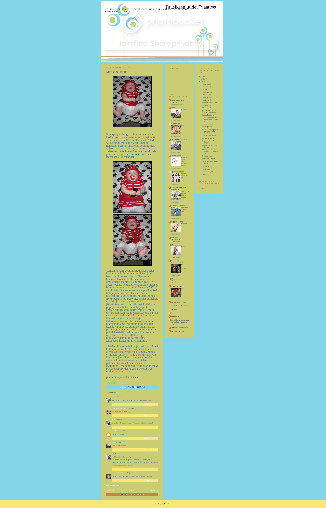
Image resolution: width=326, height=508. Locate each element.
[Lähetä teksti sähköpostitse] (143, 387)
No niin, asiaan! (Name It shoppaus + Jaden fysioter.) (210, 131)
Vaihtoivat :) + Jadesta (209, 135)
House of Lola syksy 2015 (184, 175)
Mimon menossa (176, 245)
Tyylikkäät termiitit (177, 172)
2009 (202, 82)
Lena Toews (167, 504)
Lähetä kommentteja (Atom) (134, 494)
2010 (202, 79)
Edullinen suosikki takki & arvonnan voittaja (184, 161)
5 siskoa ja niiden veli (178, 206)
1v (182, 288)
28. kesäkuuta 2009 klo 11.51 (151, 427)
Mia (113, 453)
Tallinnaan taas (206, 105)
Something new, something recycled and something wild (180, 322)
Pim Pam (174, 309)
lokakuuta (206, 89)
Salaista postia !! (207, 127)
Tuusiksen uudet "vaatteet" (192, 7)
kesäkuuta (206, 100)
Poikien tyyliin (176, 156)
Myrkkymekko (175, 281)
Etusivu (132, 490)
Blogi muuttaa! (175, 239)
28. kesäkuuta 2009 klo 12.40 (151, 449)
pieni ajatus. (175, 316)
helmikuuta (206, 174)
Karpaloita (174, 313)
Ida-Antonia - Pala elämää (180, 306)
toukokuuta (206, 166)
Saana (114, 419)
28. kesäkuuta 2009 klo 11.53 (151, 438)
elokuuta (205, 95)
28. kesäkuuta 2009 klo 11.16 (151, 404)
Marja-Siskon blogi (177, 100)
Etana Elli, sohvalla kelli (209, 102)
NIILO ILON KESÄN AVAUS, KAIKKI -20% (185, 195)
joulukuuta (206, 84)
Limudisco (174, 237)
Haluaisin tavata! (207, 156)
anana (173, 108)
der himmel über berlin (178, 302)
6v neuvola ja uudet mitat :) (184, 209)
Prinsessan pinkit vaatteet (179, 328)
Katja (114, 442)
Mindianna (116, 431)
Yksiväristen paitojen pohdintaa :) (184, 266)
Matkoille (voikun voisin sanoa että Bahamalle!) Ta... (210, 151)
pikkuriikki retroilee (178, 331)
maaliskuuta (206, 172)
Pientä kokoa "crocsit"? (209, 159)
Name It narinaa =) (208, 138)
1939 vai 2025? (176, 102)
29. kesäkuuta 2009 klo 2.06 (151, 480)
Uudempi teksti (110, 490)
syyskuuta (206, 92)
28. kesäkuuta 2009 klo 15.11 (151, 469)
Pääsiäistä (184, 223)
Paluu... (183, 125)
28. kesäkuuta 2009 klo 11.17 (151, 415)
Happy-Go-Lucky (177, 222)
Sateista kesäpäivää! (208, 115)
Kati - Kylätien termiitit (120, 408)
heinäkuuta (206, 97)
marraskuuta (206, 87)
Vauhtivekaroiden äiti (119, 473)
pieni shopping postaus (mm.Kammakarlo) (209, 111)
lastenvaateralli (176, 124)
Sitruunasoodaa (176, 279)
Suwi (113, 397)
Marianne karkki (207, 108)
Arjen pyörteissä (176, 286)
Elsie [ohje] (184, 109)
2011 (202, 76)
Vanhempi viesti (154, 490)
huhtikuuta (206, 169)
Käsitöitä (183, 247)
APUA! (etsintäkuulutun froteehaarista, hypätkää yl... (210, 119)
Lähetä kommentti (112, 486)
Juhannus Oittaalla (207, 124)
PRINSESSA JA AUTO (179, 139)
